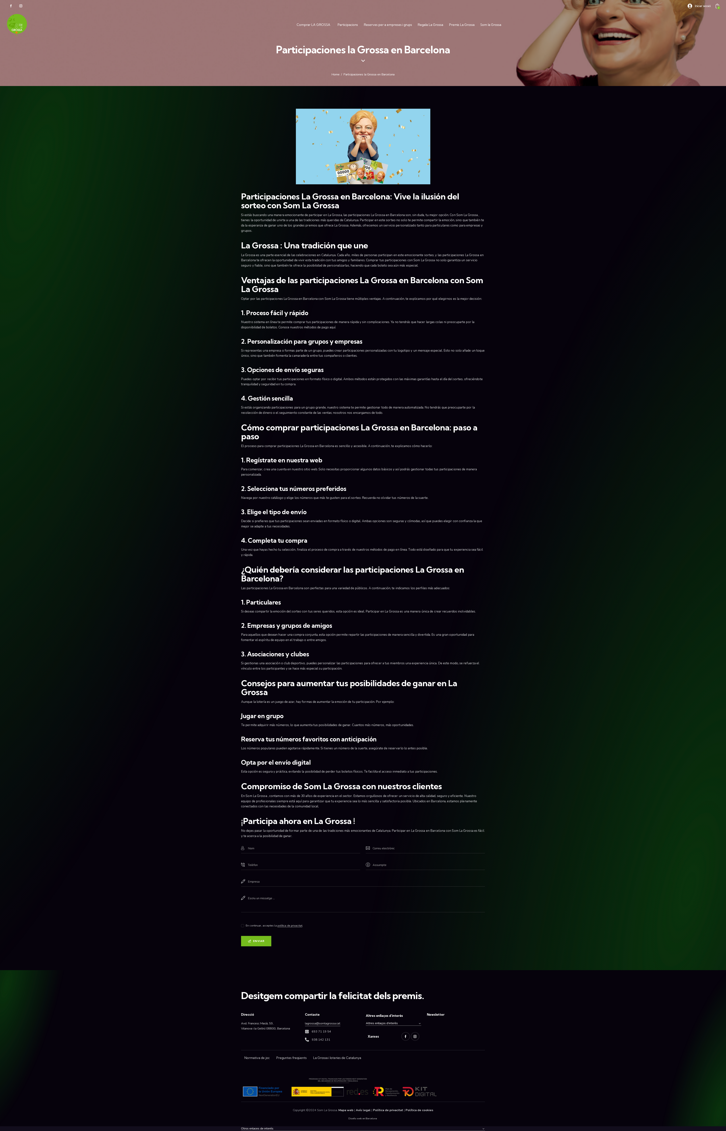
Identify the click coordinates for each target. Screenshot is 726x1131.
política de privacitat (290, 925)
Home (335, 75)
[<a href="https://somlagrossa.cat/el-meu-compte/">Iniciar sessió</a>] (689, 6)
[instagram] (21, 6)
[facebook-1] (11, 6)
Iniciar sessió (703, 6)
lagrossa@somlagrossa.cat (322, 1023)
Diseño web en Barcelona (362, 1118)
